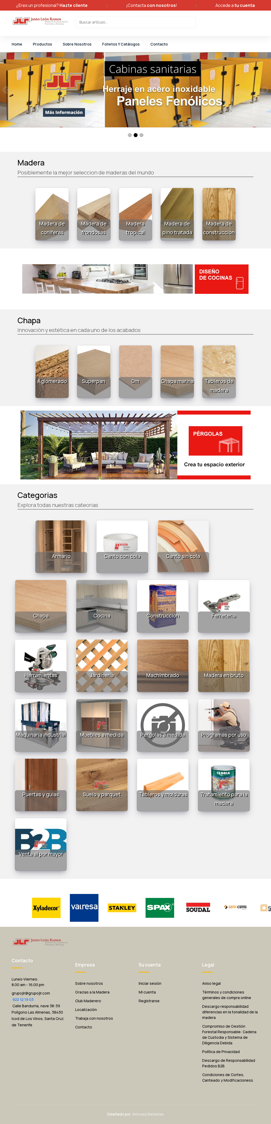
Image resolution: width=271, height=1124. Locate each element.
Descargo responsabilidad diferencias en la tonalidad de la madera (230, 1012)
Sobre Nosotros (77, 44)
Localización (86, 1009)
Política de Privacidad (221, 1051)
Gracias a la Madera (92, 992)
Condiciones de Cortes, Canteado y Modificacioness (227, 1077)
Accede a (235, 5)
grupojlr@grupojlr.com (31, 993)
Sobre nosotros (89, 983)
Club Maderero (88, 1000)
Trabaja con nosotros (94, 1018)
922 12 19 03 (23, 999)
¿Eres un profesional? (52, 5)
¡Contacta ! (151, 5)
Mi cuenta (147, 992)
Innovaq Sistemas (148, 1114)
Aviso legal (211, 983)
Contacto (159, 44)
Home (17, 44)
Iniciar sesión (150, 983)
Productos (42, 44)
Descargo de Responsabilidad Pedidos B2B (228, 1063)
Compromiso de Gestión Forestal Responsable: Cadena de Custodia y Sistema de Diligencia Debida (229, 1034)
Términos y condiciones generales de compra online (226, 995)
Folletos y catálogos (121, 44)
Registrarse (149, 1000)
